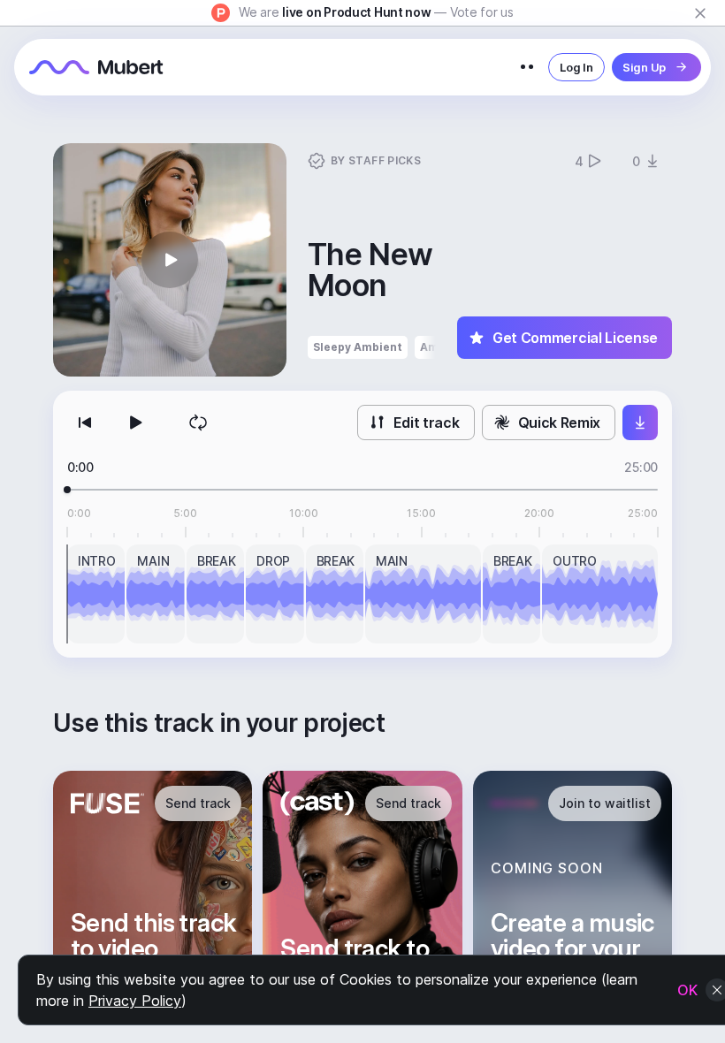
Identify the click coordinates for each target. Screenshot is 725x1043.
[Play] (134, 422)
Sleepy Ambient (357, 347)
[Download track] (640, 422)
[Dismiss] (700, 13)
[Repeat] (198, 422)
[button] (169, 260)
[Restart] (85, 422)
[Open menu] (527, 67)
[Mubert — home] (96, 67)
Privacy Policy (134, 1000)
